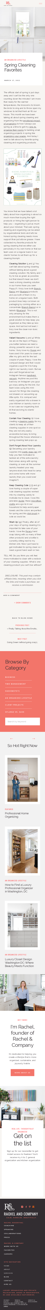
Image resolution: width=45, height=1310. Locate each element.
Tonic (6, 1306)
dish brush (32, 513)
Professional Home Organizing (17, 815)
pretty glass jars (29, 452)
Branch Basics (28, 307)
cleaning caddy (26, 421)
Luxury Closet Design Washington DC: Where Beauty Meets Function (19, 963)
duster (21, 501)
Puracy (29, 531)
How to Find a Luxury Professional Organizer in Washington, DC (19, 888)
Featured (9, 809)
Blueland (24, 292)
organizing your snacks (15, 136)
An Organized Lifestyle (15, 59)
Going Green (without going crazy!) (22, 642)
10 (20, 522)
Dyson (33, 350)
